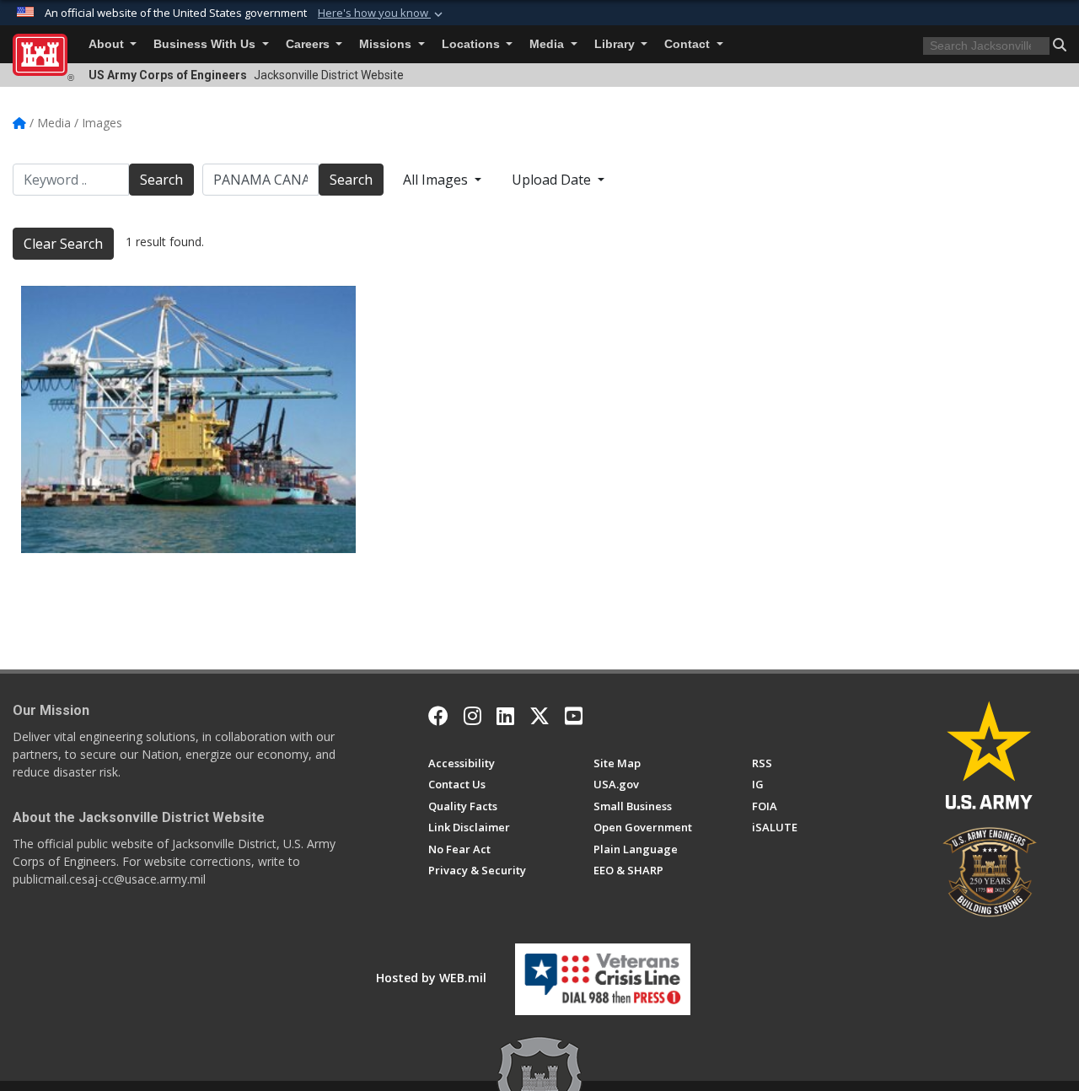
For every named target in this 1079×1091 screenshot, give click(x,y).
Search (161, 179)
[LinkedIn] (505, 716)
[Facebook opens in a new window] (438, 716)
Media (548, 44)
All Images (437, 179)
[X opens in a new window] (539, 716)
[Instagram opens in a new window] (472, 716)
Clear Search (63, 243)
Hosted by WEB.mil (431, 978)
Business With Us (206, 44)
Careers (309, 44)
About (108, 44)
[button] (382, 13)
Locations (472, 44)
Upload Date (553, 179)
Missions (387, 44)
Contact (688, 44)
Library (616, 44)
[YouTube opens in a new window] (573, 716)
